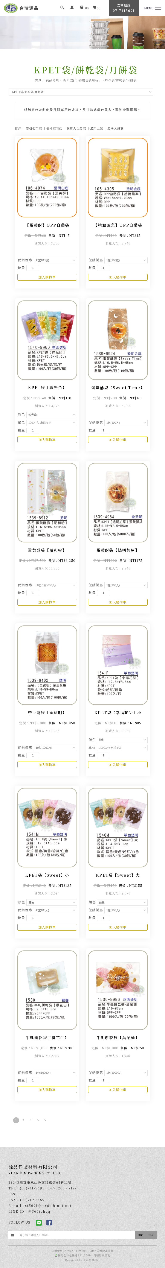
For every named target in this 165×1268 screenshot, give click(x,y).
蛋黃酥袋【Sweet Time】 (118, 387)
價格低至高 (34, 128)
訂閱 (140, 1235)
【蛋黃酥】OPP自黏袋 (47, 225)
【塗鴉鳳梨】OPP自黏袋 (118, 225)
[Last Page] (45, 1120)
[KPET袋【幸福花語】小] (118, 664)
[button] (62, 8)
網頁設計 (94, 1260)
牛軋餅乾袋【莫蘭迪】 (117, 1037)
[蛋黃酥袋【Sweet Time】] (118, 339)
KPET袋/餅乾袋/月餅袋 (120, 80)
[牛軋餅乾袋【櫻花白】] (47, 989)
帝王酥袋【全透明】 (47, 712)
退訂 (151, 1235)
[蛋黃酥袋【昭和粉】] (47, 502)
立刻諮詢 (124, 8)
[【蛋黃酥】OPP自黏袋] (47, 177)
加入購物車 (47, 277)
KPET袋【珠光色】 (47, 387)
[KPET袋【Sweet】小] (47, 827)
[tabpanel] (82, 32)
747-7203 (56, 1188)
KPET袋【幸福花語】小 (118, 712)
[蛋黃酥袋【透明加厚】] (118, 502)
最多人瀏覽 (115, 128)
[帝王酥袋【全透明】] (47, 664)
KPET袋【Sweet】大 (118, 875)
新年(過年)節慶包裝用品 (80, 80)
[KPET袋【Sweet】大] (118, 827)
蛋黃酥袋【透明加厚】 (117, 550)
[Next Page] (38, 1120)
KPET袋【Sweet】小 (47, 875)
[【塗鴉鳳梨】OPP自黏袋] (118, 177)
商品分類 (52, 80)
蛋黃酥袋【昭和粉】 (47, 550)
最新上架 (96, 128)
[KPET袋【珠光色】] (47, 339)
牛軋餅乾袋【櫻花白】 (47, 1037)
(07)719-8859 (32, 1199)
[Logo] (21, 7)
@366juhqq (39, 1211)
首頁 (38, 80)
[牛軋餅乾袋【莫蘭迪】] (118, 989)
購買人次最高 (76, 128)
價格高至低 (54, 128)
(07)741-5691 (32, 1188)
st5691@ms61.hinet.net (48, 1205)
